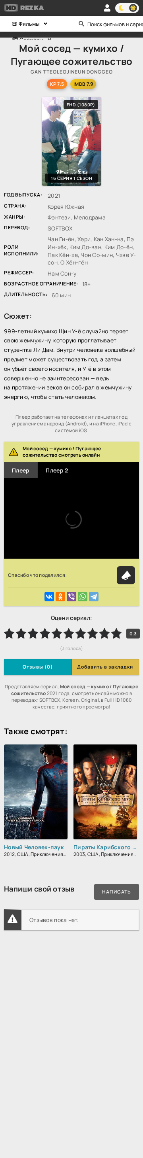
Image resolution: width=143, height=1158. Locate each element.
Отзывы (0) (38, 666)
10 (116, 633)
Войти (107, 8)
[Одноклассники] (60, 596)
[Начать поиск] (81, 24)
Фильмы (28, 23)
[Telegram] (94, 596)
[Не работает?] (126, 575)
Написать (116, 891)
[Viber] (71, 596)
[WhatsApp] (82, 596)
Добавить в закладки (105, 666)
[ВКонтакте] (49, 596)
